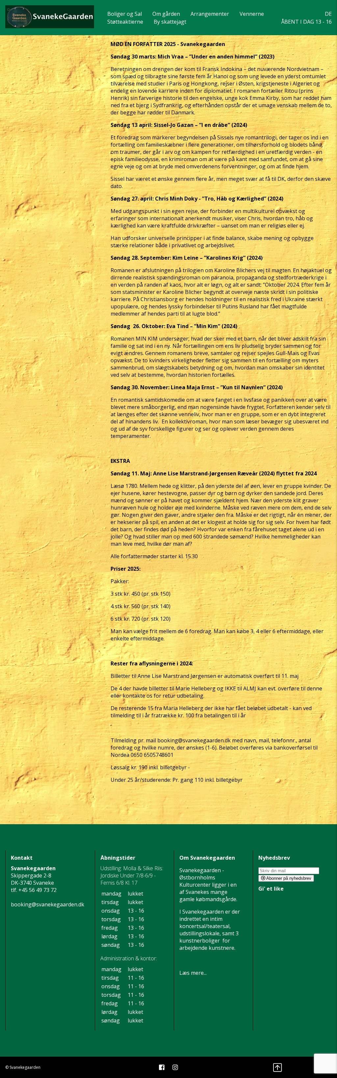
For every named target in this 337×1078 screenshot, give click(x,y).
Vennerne (252, 13)
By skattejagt (170, 21)
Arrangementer (210, 13)
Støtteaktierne (125, 21)
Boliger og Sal (124, 13)
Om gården (166, 13)
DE (328, 13)
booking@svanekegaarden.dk (47, 904)
